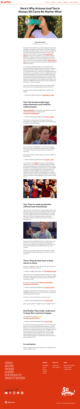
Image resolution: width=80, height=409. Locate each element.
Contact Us (55, 365)
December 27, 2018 (48, 95)
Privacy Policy (68, 367)
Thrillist (36, 163)
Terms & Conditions (69, 365)
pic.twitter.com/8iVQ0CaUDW (31, 318)
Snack (44, 373)
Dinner (45, 369)
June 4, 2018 (48, 321)
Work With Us (56, 367)
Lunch (44, 367)
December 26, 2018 (50, 271)
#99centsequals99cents (46, 282)
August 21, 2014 (49, 287)
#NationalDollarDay (28, 110)
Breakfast (45, 365)
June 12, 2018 (49, 300)
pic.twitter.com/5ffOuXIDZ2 (30, 284)
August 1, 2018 (49, 159)
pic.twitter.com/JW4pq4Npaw (31, 113)
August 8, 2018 (49, 117)
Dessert (45, 371)
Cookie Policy (67, 369)
